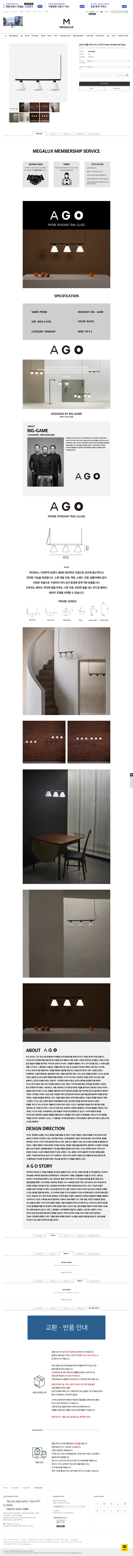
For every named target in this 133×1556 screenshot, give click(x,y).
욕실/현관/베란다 (78, 35)
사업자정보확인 (74, 1539)
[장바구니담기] (131, 777)
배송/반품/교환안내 (94, 134)
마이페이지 (106, 11)
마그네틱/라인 (100, 35)
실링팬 (43, 35)
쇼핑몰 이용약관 (26, 1487)
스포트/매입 (89, 35)
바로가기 (15, 11)
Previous (6, 21)
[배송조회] (131, 786)
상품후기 (66, 134)
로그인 (87, 11)
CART (91, 88)
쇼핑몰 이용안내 (15, 1487)
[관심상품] (131, 780)
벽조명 (49, 35)
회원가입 (92, 11)
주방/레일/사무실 (65, 35)
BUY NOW (104, 84)
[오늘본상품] (131, 783)
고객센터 (46, 11)
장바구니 (99, 11)
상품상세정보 (39, 133)
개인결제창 (27, 11)
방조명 (27, 35)
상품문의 (21, 11)
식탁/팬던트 (35, 35)
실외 (108, 35)
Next (19, 21)
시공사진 (34, 11)
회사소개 (40, 11)
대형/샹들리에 (13, 35)
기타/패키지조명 (123, 35)
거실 (21, 35)
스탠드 (56, 35)
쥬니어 (113, 35)
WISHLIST (117, 88)
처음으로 (5, 1487)
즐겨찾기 (7, 11)
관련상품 (53, 134)
